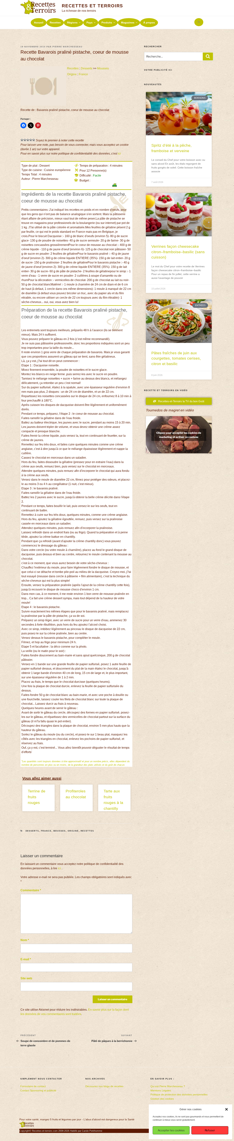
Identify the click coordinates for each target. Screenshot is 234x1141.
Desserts (86, 68)
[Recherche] (208, 56)
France (83, 74)
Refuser (210, 1130)
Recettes (55, 22)
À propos (149, 22)
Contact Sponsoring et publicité (38, 1090)
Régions (72, 22)
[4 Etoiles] (30, 139)
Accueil (38, 22)
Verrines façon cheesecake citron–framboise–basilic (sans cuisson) (178, 251)
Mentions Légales (160, 1090)
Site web (26, 978)
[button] (226, 1109)
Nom (24, 940)
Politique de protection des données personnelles (178, 1094)
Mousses (103, 68)
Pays (89, 22)
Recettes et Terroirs (92, 5)
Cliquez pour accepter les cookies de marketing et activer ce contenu (178, 434)
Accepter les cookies (171, 1130)
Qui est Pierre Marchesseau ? (167, 1086)
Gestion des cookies (162, 1098)
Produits (106, 22)
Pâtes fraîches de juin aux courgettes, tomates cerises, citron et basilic (176, 358)
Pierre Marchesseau (67, 47)
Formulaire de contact (33, 1086)
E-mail (25, 959)
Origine (72, 74)
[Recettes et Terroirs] (26, 1126)
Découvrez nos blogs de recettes (104, 1086)
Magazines (127, 22)
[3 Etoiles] (27, 139)
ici (119, 153)
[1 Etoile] (21, 139)
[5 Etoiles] (33, 139)
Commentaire (30, 890)
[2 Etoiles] (24, 139)
